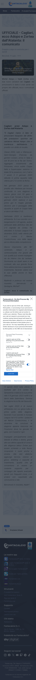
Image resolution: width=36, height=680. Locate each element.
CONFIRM (11, 373)
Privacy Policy (29, 381)
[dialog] (18, 340)
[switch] (28, 340)
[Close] (32, 299)
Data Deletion (6, 381)
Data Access (18, 381)
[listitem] (18, 335)
